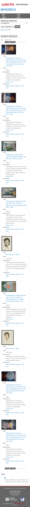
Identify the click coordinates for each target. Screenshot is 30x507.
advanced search (6, 30)
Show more (9, 82)
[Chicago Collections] (11, 501)
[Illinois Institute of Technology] (15, 489)
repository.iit (8, 9)
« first (7, 42)
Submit (4, 17)
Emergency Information (19, 503)
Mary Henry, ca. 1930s (12, 254)
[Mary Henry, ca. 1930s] (6, 250)
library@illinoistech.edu (8, 503)
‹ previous (12, 42)
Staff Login (15, 505)
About (19, 17)
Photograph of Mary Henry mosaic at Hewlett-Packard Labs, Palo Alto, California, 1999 (16, 157)
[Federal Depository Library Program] (22, 501)
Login (18, 15)
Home (3, 15)
